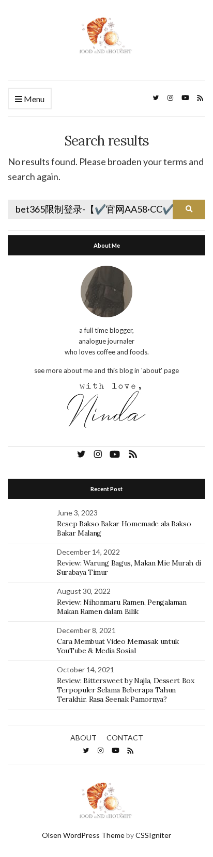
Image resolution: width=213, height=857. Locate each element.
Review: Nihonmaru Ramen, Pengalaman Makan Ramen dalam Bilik (122, 606)
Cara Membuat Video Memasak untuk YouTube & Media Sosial (118, 646)
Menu (33, 99)
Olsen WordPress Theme (83, 835)
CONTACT (124, 737)
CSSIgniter (153, 835)
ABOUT (83, 737)
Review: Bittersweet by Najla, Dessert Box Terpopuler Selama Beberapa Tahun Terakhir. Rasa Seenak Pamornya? (125, 690)
